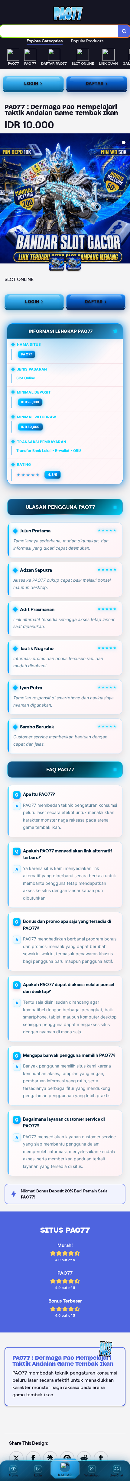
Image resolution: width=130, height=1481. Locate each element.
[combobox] (59, 31)
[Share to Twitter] (16, 1457)
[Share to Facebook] (33, 1457)
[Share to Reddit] (84, 1457)
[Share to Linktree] (50, 1457)
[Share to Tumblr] (101, 1457)
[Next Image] (125, 199)
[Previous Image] (5, 199)
